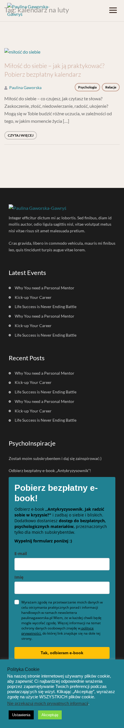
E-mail (20, 553)
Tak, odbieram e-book (62, 652)
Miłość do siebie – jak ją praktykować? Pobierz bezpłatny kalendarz (54, 70)
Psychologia (87, 87)
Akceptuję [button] (50, 715)
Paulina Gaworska (25, 87)
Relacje (110, 87)
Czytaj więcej (20, 135)
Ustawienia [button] (21, 715)
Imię (18, 577)
